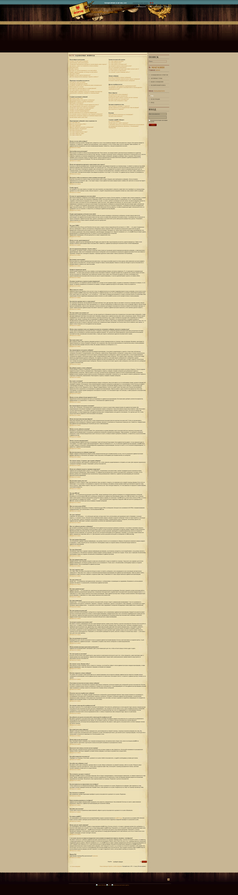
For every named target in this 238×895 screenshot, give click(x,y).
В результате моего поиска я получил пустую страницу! (123, 97)
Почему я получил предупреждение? (79, 111)
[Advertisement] (119, 38)
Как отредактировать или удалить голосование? (82, 106)
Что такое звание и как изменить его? (80, 90)
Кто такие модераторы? (115, 62)
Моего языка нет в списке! (76, 86)
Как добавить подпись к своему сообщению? (81, 101)
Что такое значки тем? (76, 135)
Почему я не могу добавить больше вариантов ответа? (84, 104)
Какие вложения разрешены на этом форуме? (121, 114)
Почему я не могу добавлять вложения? (80, 109)
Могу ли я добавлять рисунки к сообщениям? (82, 127)
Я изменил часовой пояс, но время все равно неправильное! (86, 85)
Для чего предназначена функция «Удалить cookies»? (84, 76)
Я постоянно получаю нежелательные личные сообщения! (124, 79)
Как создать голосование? (77, 103)
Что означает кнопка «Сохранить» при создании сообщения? (86, 114)
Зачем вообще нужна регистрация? (79, 62)
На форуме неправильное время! (78, 83)
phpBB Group (118, 818)
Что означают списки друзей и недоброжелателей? (122, 86)
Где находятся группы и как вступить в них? (120, 66)
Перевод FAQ (112, 127)
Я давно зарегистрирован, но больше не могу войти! (83, 72)
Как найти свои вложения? (116, 116)
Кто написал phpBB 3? (114, 121)
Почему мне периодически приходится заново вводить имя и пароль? (88, 64)
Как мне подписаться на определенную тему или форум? (124, 107)
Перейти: (110, 861)
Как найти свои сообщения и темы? (118, 100)
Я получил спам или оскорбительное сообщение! (122, 80)
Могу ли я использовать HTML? (78, 124)
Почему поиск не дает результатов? (118, 96)
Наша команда (104, 866)
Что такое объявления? (76, 130)
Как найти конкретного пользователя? (119, 99)
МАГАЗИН (156, 67)
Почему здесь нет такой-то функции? (118, 123)
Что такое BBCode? (75, 122)
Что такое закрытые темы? (77, 133)
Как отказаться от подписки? (116, 109)
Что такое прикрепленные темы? (78, 132)
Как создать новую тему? (76, 98)
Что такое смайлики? (75, 125)
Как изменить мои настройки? (78, 82)
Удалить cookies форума (115, 866)
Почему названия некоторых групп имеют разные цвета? (124, 69)
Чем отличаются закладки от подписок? (119, 106)
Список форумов (75, 23)
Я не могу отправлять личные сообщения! (120, 77)
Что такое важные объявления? (78, 128)
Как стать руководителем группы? (118, 67)
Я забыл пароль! (74, 69)
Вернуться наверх (76, 147)
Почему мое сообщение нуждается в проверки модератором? (86, 115)
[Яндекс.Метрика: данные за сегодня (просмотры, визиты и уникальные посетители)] (101, 885)
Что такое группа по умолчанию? (117, 70)
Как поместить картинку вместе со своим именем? (83, 88)
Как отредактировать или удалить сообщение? (82, 100)
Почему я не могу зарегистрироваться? (80, 75)
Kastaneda (95, 856)
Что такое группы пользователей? (118, 64)
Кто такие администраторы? (116, 61)
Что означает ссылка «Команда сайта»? (119, 72)
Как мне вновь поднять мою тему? (79, 117)
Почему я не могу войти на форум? (79, 61)
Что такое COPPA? (75, 73)
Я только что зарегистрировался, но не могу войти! (83, 70)
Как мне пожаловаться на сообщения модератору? (83, 112)
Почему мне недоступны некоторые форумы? (82, 108)
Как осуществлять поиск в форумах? (118, 94)
